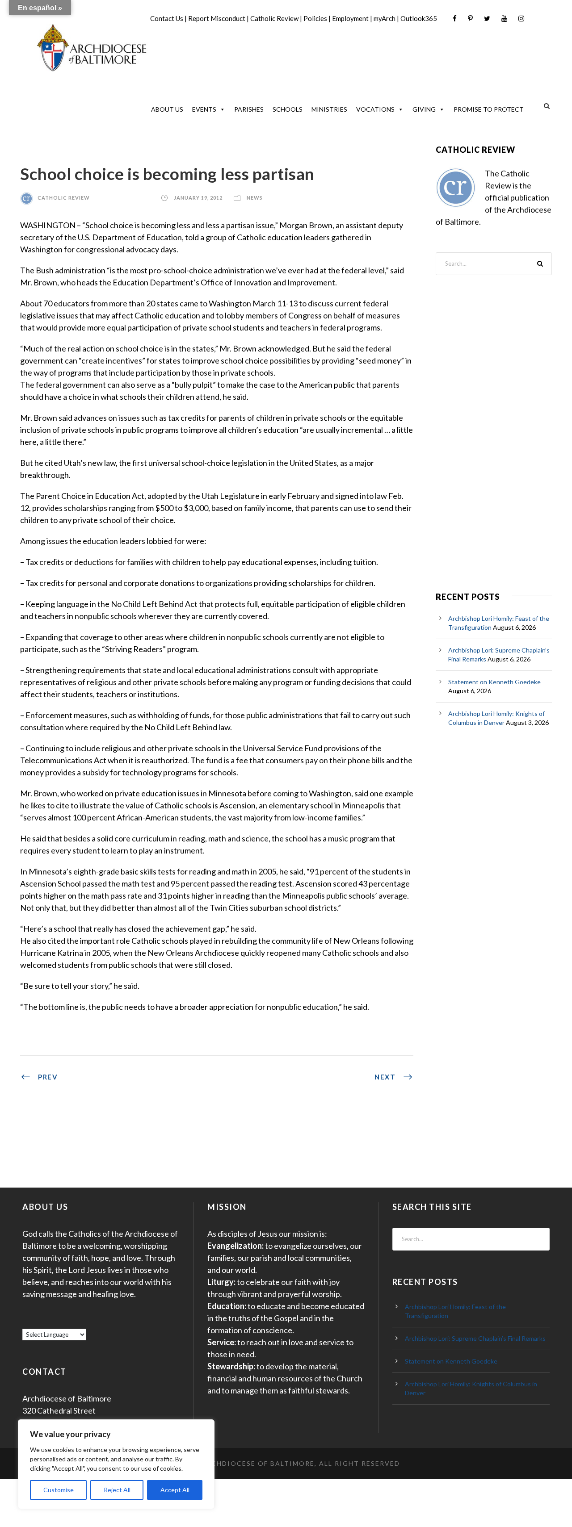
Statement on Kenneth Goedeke (494, 682)
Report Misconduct (216, 18)
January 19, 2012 (198, 198)
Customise (58, 1490)
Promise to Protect (489, 109)
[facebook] (455, 18)
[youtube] (504, 18)
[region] (116, 1464)
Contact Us (166, 18)
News (255, 198)
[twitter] (487, 18)
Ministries (329, 109)
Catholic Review (274, 18)
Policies (315, 18)
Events (204, 109)
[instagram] (521, 18)
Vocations (375, 109)
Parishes (249, 109)
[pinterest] (470, 18)
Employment (350, 18)
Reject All (117, 1490)
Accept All (174, 1490)
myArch (384, 18)
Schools (288, 109)
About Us (167, 109)
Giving (424, 109)
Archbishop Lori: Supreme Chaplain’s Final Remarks (475, 1338)
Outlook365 (418, 18)
